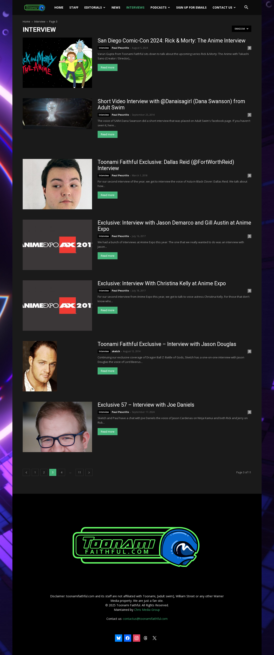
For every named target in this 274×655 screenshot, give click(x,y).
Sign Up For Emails (191, 7)
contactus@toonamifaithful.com (145, 619)
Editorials (93, 7)
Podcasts (158, 7)
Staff (73, 7)
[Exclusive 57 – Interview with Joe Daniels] (57, 427)
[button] (246, 8)
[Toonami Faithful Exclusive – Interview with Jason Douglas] (40, 366)
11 (79, 472)
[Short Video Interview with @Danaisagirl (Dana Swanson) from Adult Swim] (57, 113)
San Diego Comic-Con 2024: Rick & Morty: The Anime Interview (172, 41)
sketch (116, 351)
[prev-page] (26, 472)
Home (58, 7)
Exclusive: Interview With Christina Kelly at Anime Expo (162, 283)
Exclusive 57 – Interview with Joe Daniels (146, 405)
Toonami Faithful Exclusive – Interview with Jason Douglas (167, 344)
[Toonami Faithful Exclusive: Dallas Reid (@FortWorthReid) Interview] (57, 184)
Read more (107, 67)
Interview (39, 21)
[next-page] (89, 472)
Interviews (135, 7)
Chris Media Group (147, 610)
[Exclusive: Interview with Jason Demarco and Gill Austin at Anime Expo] (57, 245)
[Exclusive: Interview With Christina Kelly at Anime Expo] (57, 305)
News (116, 7)
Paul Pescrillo (120, 47)
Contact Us (222, 7)
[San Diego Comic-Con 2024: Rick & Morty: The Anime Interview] (57, 63)
